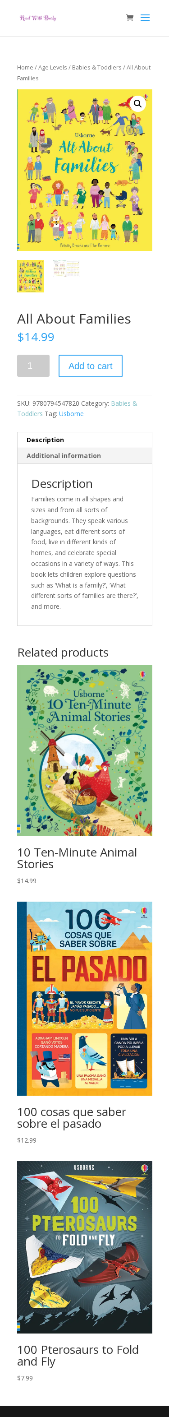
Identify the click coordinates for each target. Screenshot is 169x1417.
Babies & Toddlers (97, 67)
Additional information (64, 455)
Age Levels (52, 67)
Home (25, 67)
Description (45, 439)
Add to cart (91, 366)
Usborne (71, 413)
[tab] (85, 440)
